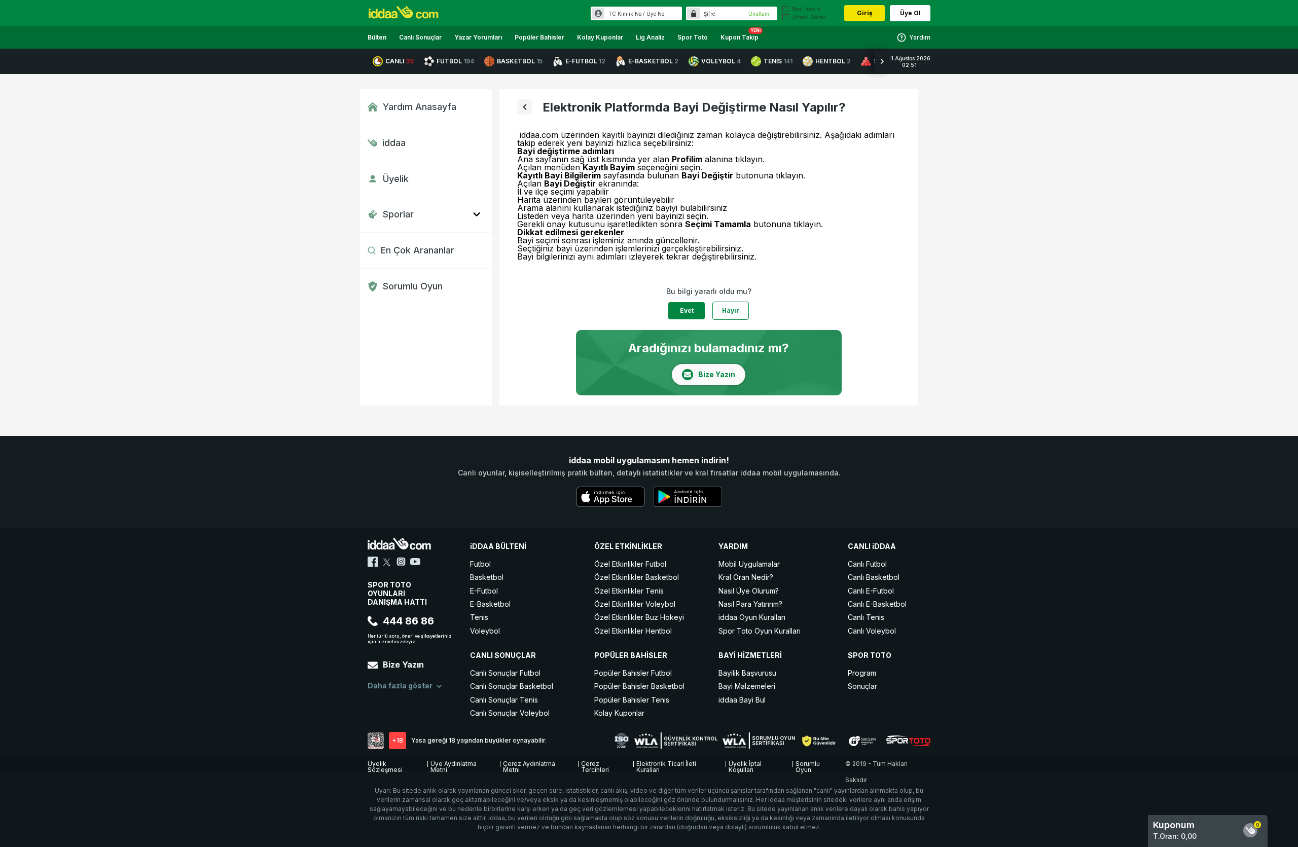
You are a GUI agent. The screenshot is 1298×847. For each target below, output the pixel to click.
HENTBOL (833, 61)
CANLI (399, 61)
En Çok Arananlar (417, 250)
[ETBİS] (376, 740)
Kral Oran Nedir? (745, 577)
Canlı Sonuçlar (420, 37)
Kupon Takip (739, 37)
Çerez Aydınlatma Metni (529, 765)
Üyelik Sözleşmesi (385, 765)
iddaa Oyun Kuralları (751, 617)
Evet (687, 310)
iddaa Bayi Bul (742, 699)
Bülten (377, 37)
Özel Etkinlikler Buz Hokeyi (639, 617)
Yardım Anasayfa (419, 106)
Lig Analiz (650, 37)
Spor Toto (692, 37)
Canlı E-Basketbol (877, 604)
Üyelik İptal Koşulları (745, 765)
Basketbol (486, 577)
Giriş (865, 13)
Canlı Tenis (866, 617)
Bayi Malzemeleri (746, 686)
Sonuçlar (862, 686)
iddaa (394, 142)
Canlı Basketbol (873, 577)
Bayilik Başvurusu (747, 673)
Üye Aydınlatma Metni (453, 765)
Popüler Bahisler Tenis (631, 699)
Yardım (919, 37)
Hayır (730, 310)
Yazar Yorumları (478, 37)
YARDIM (733, 546)
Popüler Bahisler (539, 37)
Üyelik (396, 178)
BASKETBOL (520, 61)
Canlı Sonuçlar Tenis (504, 699)
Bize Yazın (403, 664)
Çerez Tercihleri (595, 765)
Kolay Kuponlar (600, 37)
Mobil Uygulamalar (749, 564)
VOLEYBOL (721, 61)
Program (862, 673)
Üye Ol (910, 13)
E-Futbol (484, 590)
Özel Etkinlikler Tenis (629, 590)
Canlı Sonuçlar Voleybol (510, 713)
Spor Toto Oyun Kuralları (759, 631)
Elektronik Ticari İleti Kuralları (666, 765)
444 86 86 (408, 621)
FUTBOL (455, 61)
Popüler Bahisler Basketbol (639, 686)
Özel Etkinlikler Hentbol (633, 631)
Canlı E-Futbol (871, 590)
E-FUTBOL (585, 61)
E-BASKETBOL (653, 61)
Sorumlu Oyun (413, 286)
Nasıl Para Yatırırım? (750, 604)
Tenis (479, 617)
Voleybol (485, 631)
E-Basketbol (490, 604)
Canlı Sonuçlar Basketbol (511, 686)
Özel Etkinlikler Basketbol (636, 577)
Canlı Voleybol (872, 631)
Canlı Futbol (867, 564)
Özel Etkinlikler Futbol (630, 564)
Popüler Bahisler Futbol (633, 673)
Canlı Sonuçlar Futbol (505, 673)
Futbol (480, 564)
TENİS (778, 61)
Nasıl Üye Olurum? (748, 590)
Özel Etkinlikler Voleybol (634, 604)
